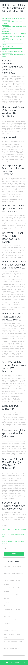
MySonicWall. (5, 25)
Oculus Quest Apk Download (12, 609)
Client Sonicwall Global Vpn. (9, 46)
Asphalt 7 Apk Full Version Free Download (14, 529)
